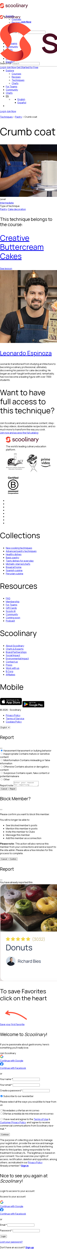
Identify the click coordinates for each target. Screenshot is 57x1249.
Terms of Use (41, 1119)
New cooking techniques (19, 548)
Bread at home (13, 567)
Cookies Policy (14, 721)
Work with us (12, 668)
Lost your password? (11, 1241)
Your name (6, 1079)
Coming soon (13, 617)
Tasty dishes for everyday (20, 560)
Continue (5, 1134)
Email (3, 1224)
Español (22, 102)
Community (12, 89)
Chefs (9, 93)
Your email (6, 1084)
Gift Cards (11, 608)
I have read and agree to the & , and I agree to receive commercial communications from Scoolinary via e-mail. (27, 1124)
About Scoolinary (15, 645)
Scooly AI (10, 611)
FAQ (8, 598)
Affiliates (10, 674)
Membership (12, 601)
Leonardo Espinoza (26, 353)
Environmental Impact (17, 658)
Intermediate (7, 202)
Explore (10, 70)
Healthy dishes (13, 554)
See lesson (6, 268)
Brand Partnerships (16, 652)
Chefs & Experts (15, 649)
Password (6, 1230)
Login (3, 1236)
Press (9, 665)
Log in (3, 67)
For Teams (11, 86)
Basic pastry (12, 557)
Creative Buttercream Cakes (22, 247)
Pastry (18, 116)
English (21, 99)
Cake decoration (17, 209)
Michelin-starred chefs (18, 564)
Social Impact (13, 655)
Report (12, 789)
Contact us (12, 661)
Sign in (25, 1165)
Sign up (29, 1247)
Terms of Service (15, 718)
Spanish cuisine (14, 570)
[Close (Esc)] (1, 748)
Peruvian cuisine (14, 573)
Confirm (13, 859)
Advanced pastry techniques (21, 551)
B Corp (9, 671)
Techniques (6, 116)
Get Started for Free (27, 67)
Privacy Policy (13, 715)
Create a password (11, 1090)
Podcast (10, 620)
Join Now (11, 67)
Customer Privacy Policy (13, 1122)
